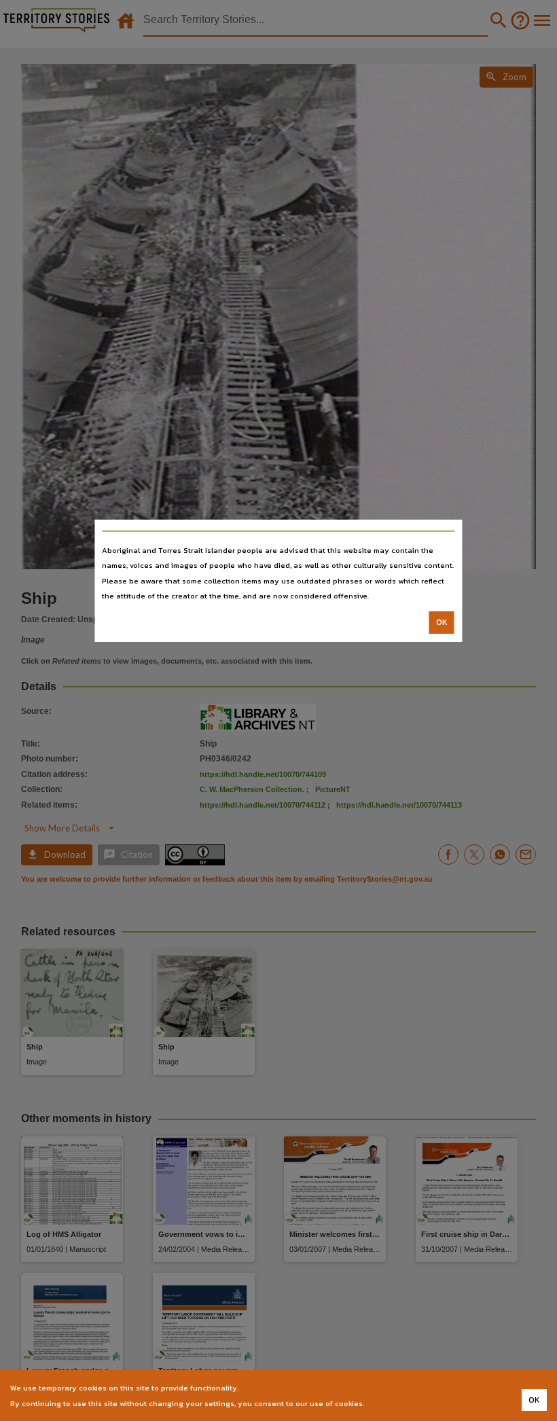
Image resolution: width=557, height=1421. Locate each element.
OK (442, 622)
